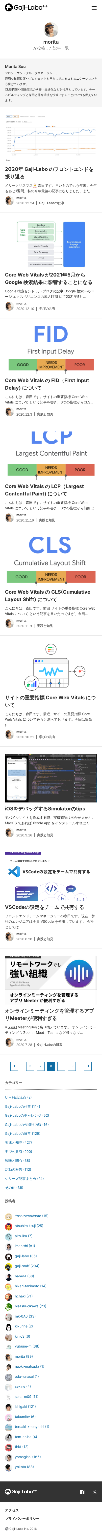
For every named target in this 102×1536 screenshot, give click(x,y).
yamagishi (23, 1457)
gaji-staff (22, 1266)
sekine (20, 1386)
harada (20, 1276)
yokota (20, 1467)
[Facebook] (82, 1491)
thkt (18, 1446)
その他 (10, 1187)
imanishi (21, 1246)
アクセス (12, 1510)
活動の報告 (13, 1169)
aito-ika (21, 1236)
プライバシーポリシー (22, 1518)
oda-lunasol (24, 1376)
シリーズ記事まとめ (20, 1178)
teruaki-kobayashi (29, 1426)
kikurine (21, 1326)
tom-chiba (23, 1437)
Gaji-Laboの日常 (18, 1133)
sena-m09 (23, 1396)
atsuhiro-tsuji (25, 1226)
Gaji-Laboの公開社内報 (23, 1124)
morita (20, 1356)
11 (87, 1066)
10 (72, 1066)
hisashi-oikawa (27, 1306)
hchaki (20, 1296)
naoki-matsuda (27, 1366)
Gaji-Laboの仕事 (18, 1106)
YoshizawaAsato (28, 1216)
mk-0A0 (21, 1316)
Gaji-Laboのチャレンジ (23, 1115)
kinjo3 (20, 1336)
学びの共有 (13, 1151)
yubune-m (23, 1346)
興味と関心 (13, 1160)
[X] (94, 1491)
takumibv (22, 1416)
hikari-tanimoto (27, 1286)
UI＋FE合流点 (15, 1097)
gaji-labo (22, 1256)
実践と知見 (13, 1142)
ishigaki (21, 1406)
